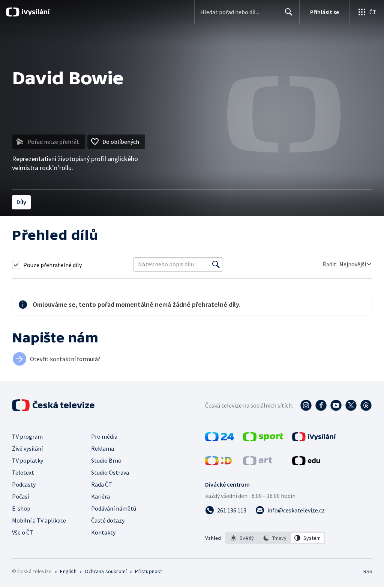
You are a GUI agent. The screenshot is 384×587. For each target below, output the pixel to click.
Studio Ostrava (110, 472)
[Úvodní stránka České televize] (54, 405)
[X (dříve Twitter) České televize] (351, 405)
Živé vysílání (27, 448)
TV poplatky (27, 460)
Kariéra (100, 496)
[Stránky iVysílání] (314, 439)
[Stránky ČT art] (257, 463)
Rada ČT (101, 484)
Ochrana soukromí (106, 571)
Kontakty (103, 532)
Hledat (288, 11)
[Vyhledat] (216, 264)
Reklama (102, 448)
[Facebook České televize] (321, 405)
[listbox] (275, 538)
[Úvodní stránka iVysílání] (34, 11)
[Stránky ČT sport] (263, 439)
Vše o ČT (22, 532)
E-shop (21, 508)
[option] (242, 538)
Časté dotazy (107, 520)
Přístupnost (148, 571)
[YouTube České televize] (336, 405)
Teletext (23, 472)
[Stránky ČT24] (219, 439)
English (68, 571)
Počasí (20, 496)
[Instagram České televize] (306, 405)
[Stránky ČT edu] (306, 463)
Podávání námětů (113, 508)
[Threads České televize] (366, 405)
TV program (27, 436)
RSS (367, 571)
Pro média (104, 436)
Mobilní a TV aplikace (39, 520)
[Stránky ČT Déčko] (218, 463)
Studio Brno (106, 460)
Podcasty (24, 484)
